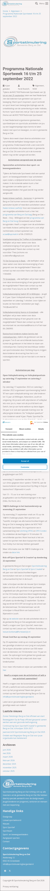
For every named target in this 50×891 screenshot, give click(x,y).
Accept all (25, 461)
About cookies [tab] (25, 429)
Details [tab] (41, 429)
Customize (25, 467)
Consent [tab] (9, 429)
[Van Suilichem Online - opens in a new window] (39, 422)
